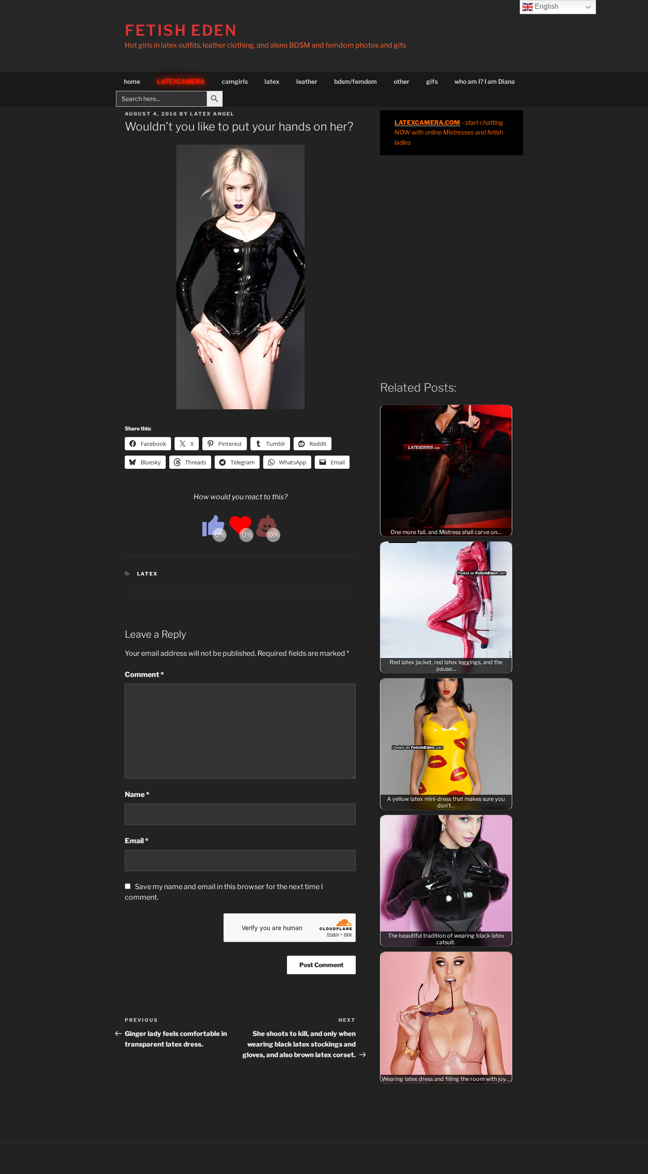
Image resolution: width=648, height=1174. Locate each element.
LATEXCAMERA (181, 81)
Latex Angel (212, 114)
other (402, 81)
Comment (144, 674)
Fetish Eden (181, 30)
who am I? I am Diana (484, 81)
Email (137, 841)
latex (271, 81)
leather (306, 81)
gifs (432, 81)
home (132, 81)
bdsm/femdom (355, 81)
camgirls (235, 81)
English (546, 6)
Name (137, 794)
